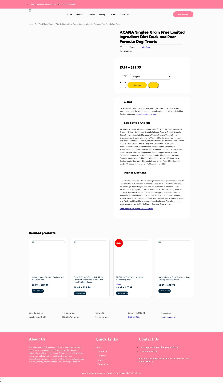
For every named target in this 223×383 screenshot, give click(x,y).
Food (41, 24)
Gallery (102, 14)
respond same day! (168, 317)
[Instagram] (173, 4)
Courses (91, 14)
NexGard (146, 47)
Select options (38, 291)
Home (69, 14)
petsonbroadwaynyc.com (146, 114)
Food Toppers (49, 24)
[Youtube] (190, 4)
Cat (36, 24)
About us (79, 14)
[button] (152, 102)
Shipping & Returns (135, 172)
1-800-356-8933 (134, 317)
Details (128, 101)
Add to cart (137, 85)
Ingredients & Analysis (137, 122)
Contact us (124, 14)
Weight (124, 76)
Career (112, 14)
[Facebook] (165, 4)
